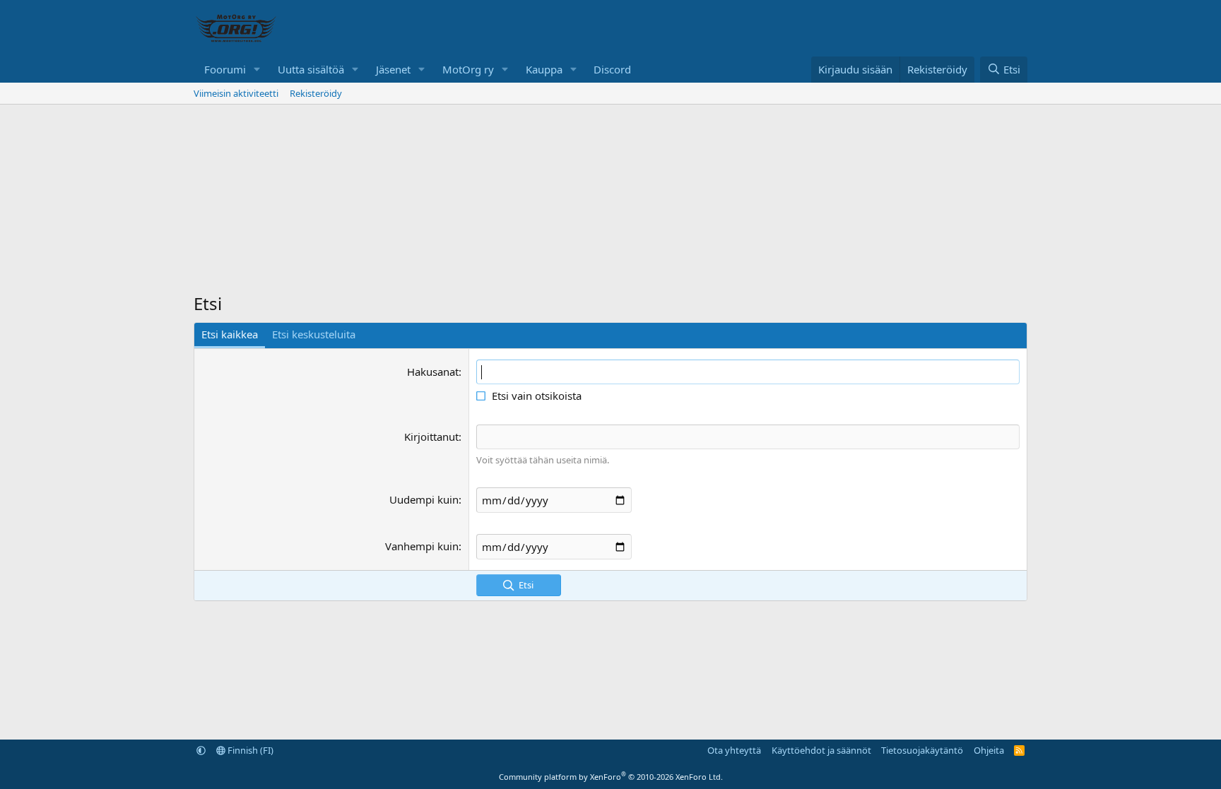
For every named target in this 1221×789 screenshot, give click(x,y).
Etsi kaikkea (229, 334)
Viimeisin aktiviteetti (236, 93)
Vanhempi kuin (422, 546)
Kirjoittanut (431, 436)
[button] (257, 70)
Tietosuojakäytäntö (922, 750)
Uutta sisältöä (311, 69)
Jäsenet (393, 69)
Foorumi (225, 69)
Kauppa (544, 69)
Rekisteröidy (316, 93)
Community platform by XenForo (611, 776)
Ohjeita (989, 750)
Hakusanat (433, 371)
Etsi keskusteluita (313, 334)
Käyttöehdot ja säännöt (821, 750)
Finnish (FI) (249, 750)
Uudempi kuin (424, 499)
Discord (612, 69)
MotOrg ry (468, 69)
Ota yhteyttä (734, 750)
